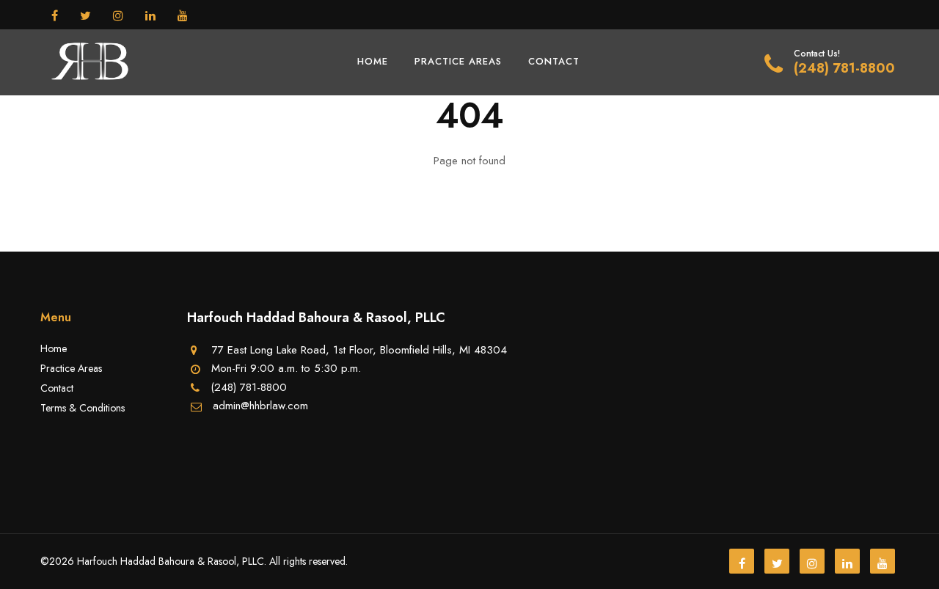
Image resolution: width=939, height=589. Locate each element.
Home (372, 61)
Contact (554, 61)
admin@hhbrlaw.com (260, 406)
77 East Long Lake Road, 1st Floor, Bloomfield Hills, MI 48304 (359, 350)
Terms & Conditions (82, 407)
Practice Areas (458, 61)
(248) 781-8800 (844, 68)
